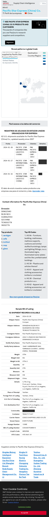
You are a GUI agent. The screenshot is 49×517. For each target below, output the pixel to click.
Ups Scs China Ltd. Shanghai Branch (8, 463)
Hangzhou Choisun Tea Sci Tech (24, 474)
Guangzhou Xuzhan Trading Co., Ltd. (40, 463)
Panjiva (8, 3)
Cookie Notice (13, 502)
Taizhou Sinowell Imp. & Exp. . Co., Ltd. (40, 455)
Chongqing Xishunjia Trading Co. (24, 466)
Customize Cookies (24, 507)
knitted (6, 242)
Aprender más (38, 191)
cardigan (7, 235)
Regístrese (10, 42)
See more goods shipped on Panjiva (24, 297)
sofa (5, 239)
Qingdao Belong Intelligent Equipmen (9, 455)
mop (5, 245)
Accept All (24, 513)
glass (5, 249)
